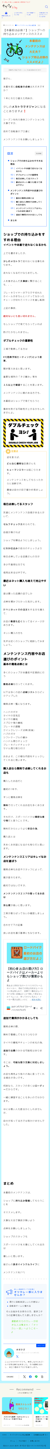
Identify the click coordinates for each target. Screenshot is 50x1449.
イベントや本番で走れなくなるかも (29, 169)
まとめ (13, 220)
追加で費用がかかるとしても (29, 214)
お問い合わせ (35, 1441)
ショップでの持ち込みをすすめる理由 (26, 162)
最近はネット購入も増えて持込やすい (29, 183)
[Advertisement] (25, 1156)
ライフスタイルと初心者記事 (26, 25)
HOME (4, 1435)
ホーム (12, 1441)
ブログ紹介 (23, 1441)
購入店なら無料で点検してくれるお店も (29, 203)
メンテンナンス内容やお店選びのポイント (26, 192)
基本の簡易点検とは (25, 198)
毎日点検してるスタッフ (27, 178)
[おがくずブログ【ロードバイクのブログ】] (10, 7)
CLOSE (38, 153)
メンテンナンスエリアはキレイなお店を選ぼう (29, 209)
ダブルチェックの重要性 (27, 175)
